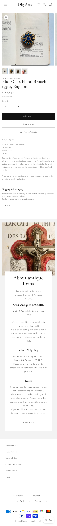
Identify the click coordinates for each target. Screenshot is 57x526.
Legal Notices (12, 451)
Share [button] (7, 205)
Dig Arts (24, 521)
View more (28, 422)
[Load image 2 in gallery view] (11, 71)
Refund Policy (11, 470)
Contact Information (14, 464)
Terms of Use (11, 458)
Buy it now (28, 124)
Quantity (5, 101)
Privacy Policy (11, 445)
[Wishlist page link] (38, 4)
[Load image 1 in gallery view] (5, 71)
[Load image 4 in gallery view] (25, 71)
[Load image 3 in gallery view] (18, 71)
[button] (5, 4)
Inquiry (8, 476)
